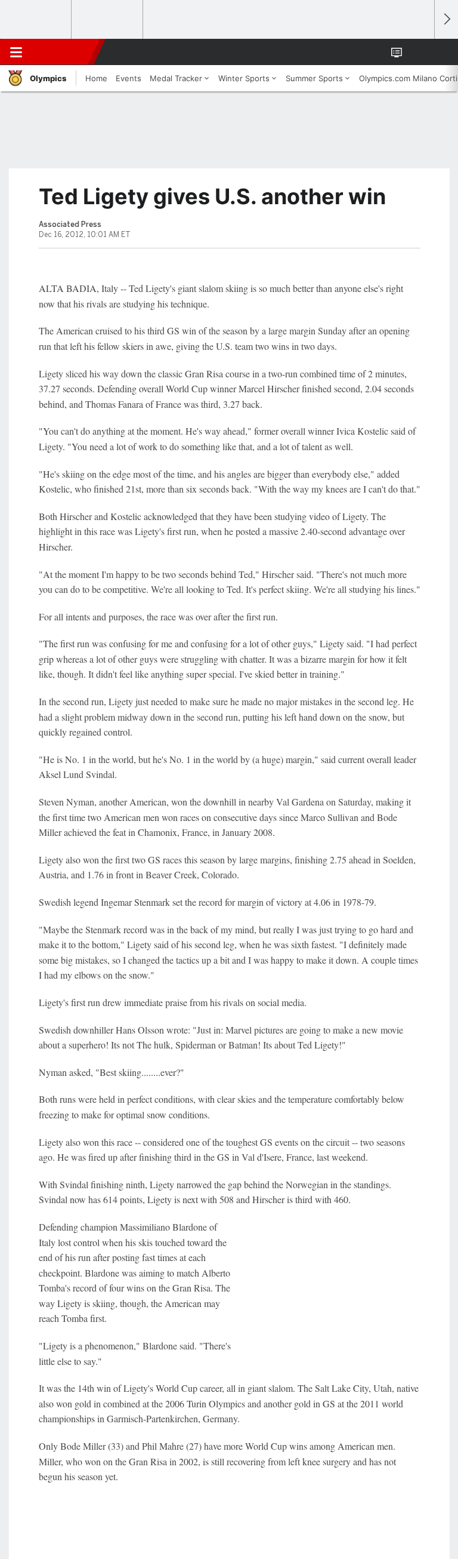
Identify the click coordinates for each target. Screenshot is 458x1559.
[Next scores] (446, 19)
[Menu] (16, 52)
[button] (418, 52)
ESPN (64, 52)
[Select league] (36, 20)
